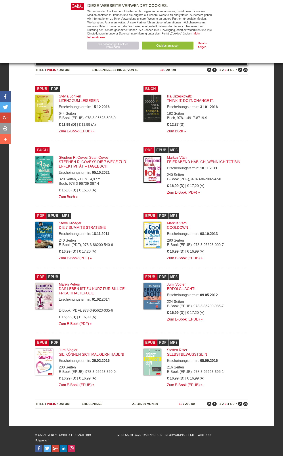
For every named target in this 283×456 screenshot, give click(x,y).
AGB (138, 435)
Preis (51, 70)
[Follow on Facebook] (38, 448)
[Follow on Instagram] (71, 448)
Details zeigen (202, 45)
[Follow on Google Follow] (55, 448)
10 (162, 70)
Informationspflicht (180, 435)
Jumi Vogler (176, 284)
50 (174, 70)
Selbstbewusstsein (187, 354)
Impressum (125, 435)
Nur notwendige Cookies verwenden (113, 45)
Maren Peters (69, 284)
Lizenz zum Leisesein (79, 101)
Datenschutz (153, 435)
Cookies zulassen (167, 45)
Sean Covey (99, 157)
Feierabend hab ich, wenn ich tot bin (203, 162)
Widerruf (205, 435)
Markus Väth (177, 157)
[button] (5, 96)
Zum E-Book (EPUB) (75, 131)
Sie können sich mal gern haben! (91, 354)
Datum (64, 70)
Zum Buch (175, 131)
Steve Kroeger (70, 223)
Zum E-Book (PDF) (182, 192)
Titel (39, 70)
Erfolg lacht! (181, 289)
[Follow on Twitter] (47, 448)
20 (168, 70)
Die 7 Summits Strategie (82, 227)
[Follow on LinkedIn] (63, 448)
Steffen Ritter (177, 350)
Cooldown (177, 227)
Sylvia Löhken (70, 96)
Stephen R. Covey (73, 157)
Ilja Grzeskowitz (179, 96)
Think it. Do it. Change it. (190, 101)
